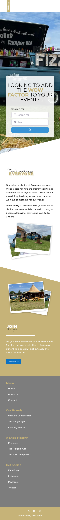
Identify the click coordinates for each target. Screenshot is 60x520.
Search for (17, 109)
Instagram (13, 476)
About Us (13, 394)
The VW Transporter (19, 454)
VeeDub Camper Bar (19, 415)
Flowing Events (16, 427)
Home (11, 388)
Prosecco (13, 443)
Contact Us (13, 361)
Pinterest (13, 482)
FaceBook (13, 470)
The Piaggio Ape (17, 448)
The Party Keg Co (17, 421)
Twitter (12, 487)
